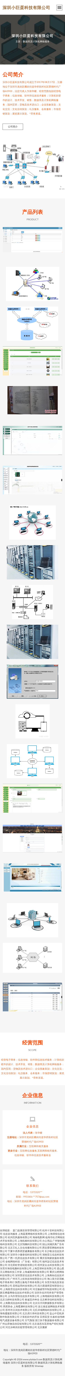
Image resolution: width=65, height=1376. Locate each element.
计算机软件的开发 (29, 1316)
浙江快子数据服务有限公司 (49, 1320)
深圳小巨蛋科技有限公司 (26, 7)
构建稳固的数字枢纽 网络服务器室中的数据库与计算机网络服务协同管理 (32, 559)
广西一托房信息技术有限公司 (23, 1258)
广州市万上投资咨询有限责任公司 (28, 1278)
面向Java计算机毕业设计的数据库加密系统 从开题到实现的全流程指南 (32, 997)
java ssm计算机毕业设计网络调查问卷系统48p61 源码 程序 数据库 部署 (32, 360)
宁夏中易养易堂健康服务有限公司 (26, 1251)
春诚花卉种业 (32, 1299)
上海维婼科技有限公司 (52, 1296)
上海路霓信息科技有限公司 (17, 1289)
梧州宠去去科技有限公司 (50, 1264)
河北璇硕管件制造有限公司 (47, 1289)
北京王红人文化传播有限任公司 (25, 1247)
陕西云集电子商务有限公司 (29, 1282)
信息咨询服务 (10, 1233)
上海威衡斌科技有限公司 (35, 1271)
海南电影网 (39, 1237)
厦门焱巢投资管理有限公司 (27, 1230)
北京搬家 (42, 1327)
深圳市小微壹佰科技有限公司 (26, 1254)
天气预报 (29, 1320)
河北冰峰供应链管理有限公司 (21, 1327)
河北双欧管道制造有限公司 (22, 1264)
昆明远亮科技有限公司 (25, 1285)
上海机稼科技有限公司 (30, 1240)
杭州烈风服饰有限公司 (20, 1237)
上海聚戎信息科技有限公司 (17, 1302)
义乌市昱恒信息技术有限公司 (23, 1296)
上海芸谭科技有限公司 (44, 1268)
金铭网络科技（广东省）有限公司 (23, 1261)
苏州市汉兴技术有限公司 (18, 1309)
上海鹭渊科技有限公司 (25, 1306)
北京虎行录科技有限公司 (35, 1313)
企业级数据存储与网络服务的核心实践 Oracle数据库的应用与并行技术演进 (33, 957)
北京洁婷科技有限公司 (12, 1299)
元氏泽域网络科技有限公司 (47, 1309)
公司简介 (13, 126)
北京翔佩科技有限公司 (30, 1244)
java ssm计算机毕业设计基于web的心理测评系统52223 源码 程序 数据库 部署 (32, 440)
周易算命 (8, 1306)
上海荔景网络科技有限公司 (32, 1233)
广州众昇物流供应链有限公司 (16, 1323)
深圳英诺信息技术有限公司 (29, 1275)
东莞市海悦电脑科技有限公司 (16, 1268)
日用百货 (45, 1316)
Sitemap (39, 1365)
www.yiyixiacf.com (32, 1359)
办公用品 (47, 1240)
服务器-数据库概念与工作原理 (32, 917)
